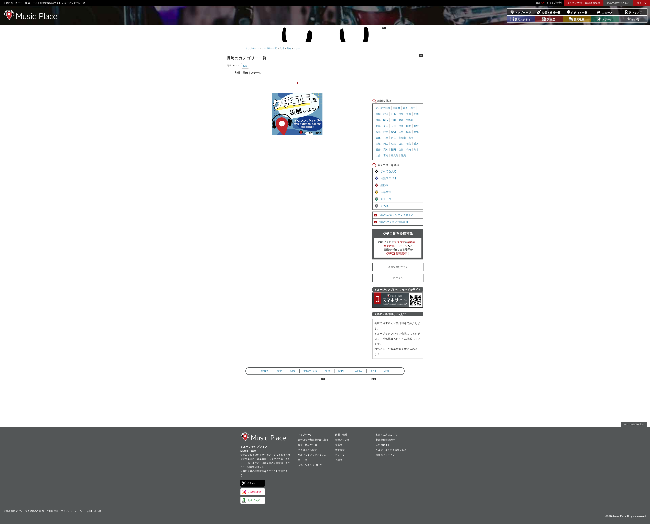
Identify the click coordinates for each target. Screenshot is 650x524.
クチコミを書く (397, 244)
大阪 (378, 137)
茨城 (408, 114)
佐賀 (245, 66)
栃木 (416, 114)
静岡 (385, 131)
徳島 (408, 143)
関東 (293, 371)
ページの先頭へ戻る (634, 424)
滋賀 (408, 131)
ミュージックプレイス (30, 14)
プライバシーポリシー (72, 511)
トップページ (523, 12)
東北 (279, 371)
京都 (416, 131)
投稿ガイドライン (385, 455)
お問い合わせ (94, 511)
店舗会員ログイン (12, 511)
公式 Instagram (254, 492)
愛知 (393, 131)
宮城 (378, 114)
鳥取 (411, 137)
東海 (327, 371)
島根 (378, 143)
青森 (405, 108)
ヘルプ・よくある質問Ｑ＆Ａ (391, 449)
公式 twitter (252, 483)
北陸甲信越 (310, 371)
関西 (341, 371)
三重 (401, 131)
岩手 (412, 108)
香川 (416, 143)
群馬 (378, 120)
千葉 (393, 120)
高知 (385, 149)
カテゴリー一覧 (269, 48)
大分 (378, 155)
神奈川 (409, 120)
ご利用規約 (52, 511)
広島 (393, 143)
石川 (393, 125)
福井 (401, 125)
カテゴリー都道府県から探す (313, 439)
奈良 (393, 137)
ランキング (635, 12)
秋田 (385, 114)
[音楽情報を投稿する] (297, 132)
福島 (401, 114)
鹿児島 (394, 155)
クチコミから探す (307, 449)
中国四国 (357, 371)
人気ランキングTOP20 (310, 465)
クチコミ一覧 (579, 12)
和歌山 (402, 137)
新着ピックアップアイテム (312, 455)
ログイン (641, 3)
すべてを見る (388, 171)
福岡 (393, 149)
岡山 (385, 143)
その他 (384, 206)
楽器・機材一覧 (551, 12)
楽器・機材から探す (308, 444)
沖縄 (403, 155)
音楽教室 (385, 192)
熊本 (416, 149)
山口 (401, 143)
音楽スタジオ (388, 178)
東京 (401, 120)
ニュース (607, 12)
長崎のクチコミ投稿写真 (393, 222)
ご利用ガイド (383, 444)
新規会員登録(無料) (386, 439)
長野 (416, 125)
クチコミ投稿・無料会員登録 (583, 3)
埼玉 (385, 120)
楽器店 (384, 185)
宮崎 (385, 155)
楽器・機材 (341, 434)
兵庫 (385, 137)
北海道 (396, 108)
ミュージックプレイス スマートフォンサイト (397, 300)
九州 (281, 48)
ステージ (298, 48)
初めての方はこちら (618, 3)
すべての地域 (383, 108)
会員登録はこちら (398, 267)
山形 (393, 114)
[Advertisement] (397, 75)
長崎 (289, 48)
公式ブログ (253, 500)
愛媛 (378, 149)
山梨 (408, 125)
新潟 (378, 125)
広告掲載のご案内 (34, 511)
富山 (385, 125)
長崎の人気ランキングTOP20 (396, 215)
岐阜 (378, 131)
